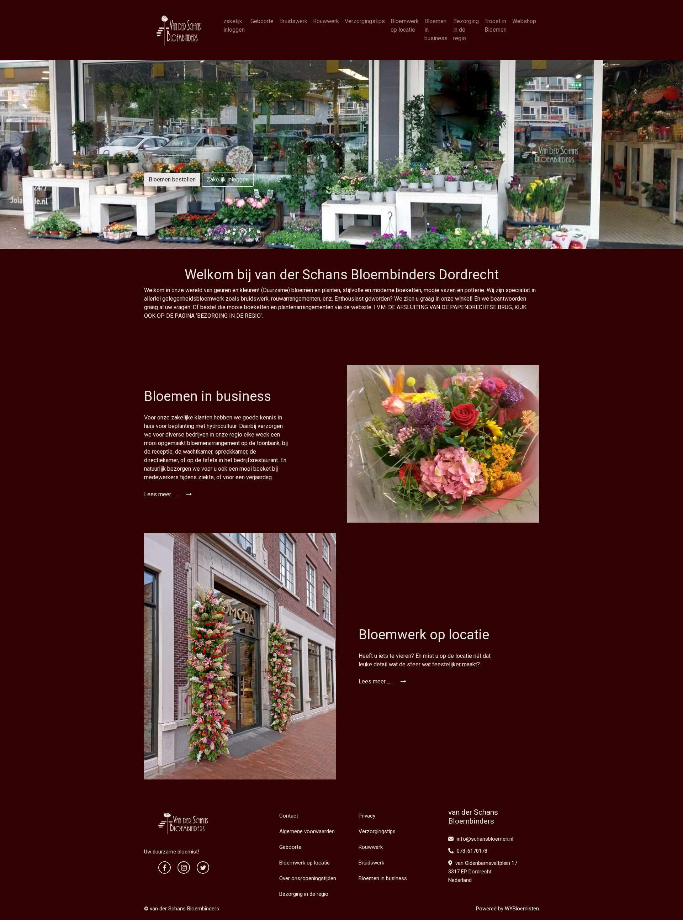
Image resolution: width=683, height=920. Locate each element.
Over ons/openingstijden (307, 878)
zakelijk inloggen (234, 25)
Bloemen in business (436, 30)
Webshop (524, 21)
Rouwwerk (326, 21)
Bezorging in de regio (466, 30)
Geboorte (262, 21)
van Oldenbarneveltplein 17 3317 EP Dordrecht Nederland (482, 871)
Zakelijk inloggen (228, 179)
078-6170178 (471, 851)
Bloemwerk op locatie (405, 25)
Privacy (367, 816)
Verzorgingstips (365, 21)
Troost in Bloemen (496, 25)
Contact (288, 816)
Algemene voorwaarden (307, 831)
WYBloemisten (522, 908)
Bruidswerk (293, 21)
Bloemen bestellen (172, 179)
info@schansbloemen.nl (485, 839)
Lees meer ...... (162, 494)
